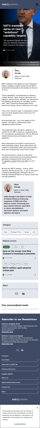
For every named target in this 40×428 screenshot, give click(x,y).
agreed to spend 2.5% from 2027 (16, 161)
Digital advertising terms (11, 382)
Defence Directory (8, 369)
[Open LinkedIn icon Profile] (23, 293)
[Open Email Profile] (16, 293)
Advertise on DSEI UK (10, 364)
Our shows (5, 360)
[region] (20, 416)
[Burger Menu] (37, 4)
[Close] (37, 407)
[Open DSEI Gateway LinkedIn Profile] (22, 350)
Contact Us (6, 387)
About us (5, 377)
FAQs (3, 391)
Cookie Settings (20, 424)
